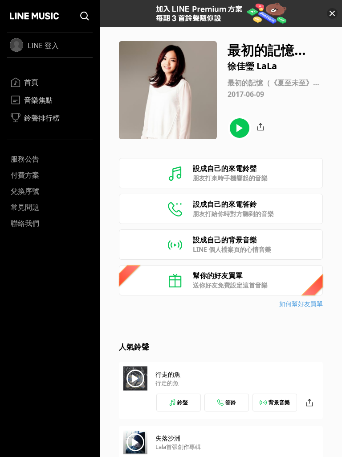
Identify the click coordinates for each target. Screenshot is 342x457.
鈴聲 (182, 402)
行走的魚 (167, 374)
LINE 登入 (43, 45)
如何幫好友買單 (301, 303)
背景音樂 (279, 402)
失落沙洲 (167, 438)
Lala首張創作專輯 (178, 447)
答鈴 (230, 402)
